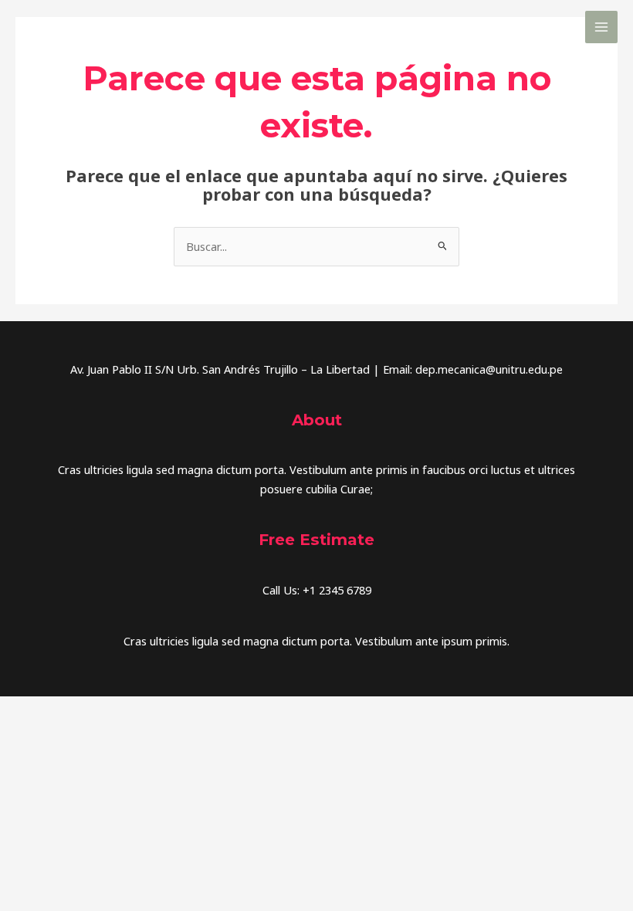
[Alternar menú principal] (601, 27)
